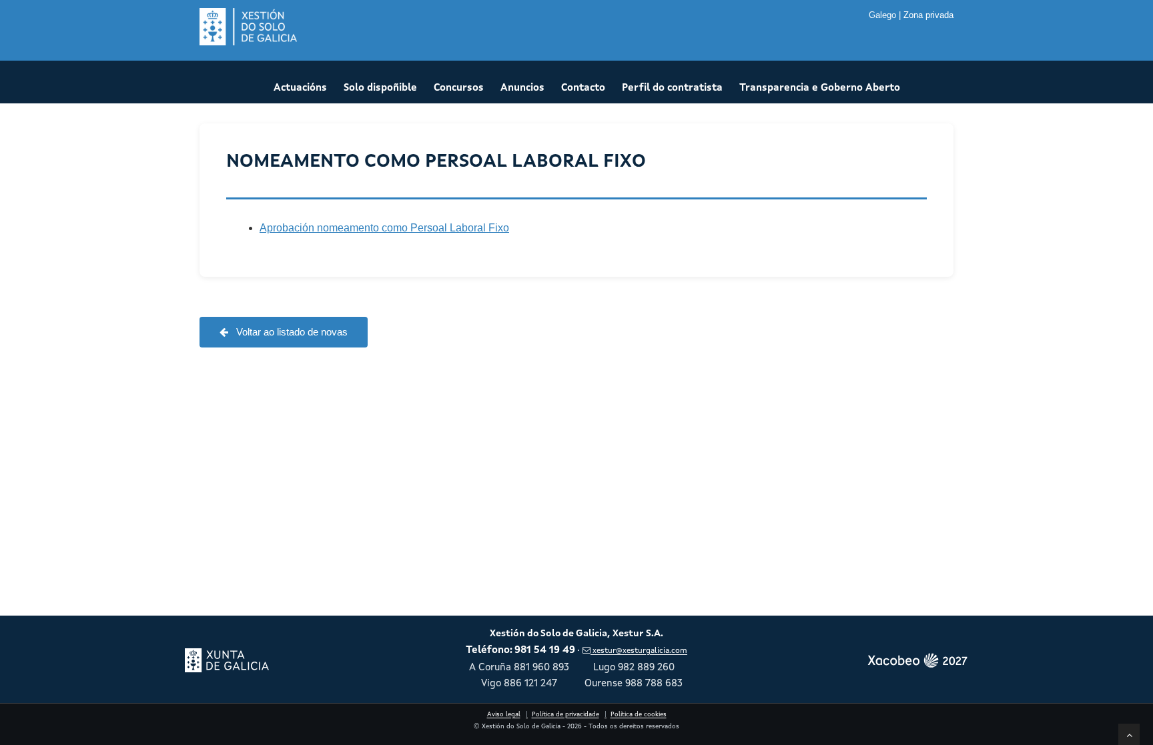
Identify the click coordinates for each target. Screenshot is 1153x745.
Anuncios (522, 88)
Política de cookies (639, 715)
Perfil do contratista (672, 88)
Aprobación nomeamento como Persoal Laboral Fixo (384, 227)
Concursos (459, 88)
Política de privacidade (565, 715)
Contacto (583, 88)
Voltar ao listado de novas (291, 331)
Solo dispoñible (380, 88)
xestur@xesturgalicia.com (639, 651)
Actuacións (300, 88)
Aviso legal (503, 715)
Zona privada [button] (928, 15)
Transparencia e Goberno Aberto (819, 88)
